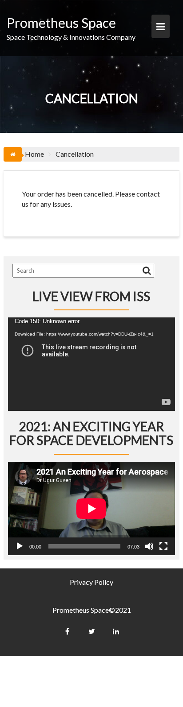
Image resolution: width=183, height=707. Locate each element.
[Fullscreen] (163, 546)
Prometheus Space (61, 23)
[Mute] (149, 546)
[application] (91, 364)
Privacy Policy (91, 582)
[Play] (19, 546)
